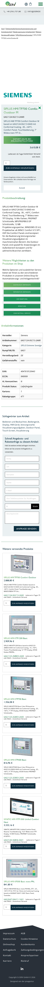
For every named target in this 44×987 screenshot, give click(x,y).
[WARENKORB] (30, 4)
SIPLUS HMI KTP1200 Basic (16, 638)
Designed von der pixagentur (22, 981)
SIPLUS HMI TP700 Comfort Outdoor (20, 577)
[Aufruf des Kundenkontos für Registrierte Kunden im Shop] (26, 4)
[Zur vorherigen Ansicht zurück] (39, 109)
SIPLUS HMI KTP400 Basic (15, 760)
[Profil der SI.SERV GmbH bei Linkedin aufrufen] (22, 968)
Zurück (22, 188)
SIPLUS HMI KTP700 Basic (15, 699)
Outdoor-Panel (33, 427)
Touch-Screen (8, 430)
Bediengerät (33, 421)
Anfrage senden (26, 528)
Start (3, 29)
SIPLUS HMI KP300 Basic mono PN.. (19, 881)
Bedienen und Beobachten (14, 421)
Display (5, 424)
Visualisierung (22, 430)
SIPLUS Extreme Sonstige (24, 35)
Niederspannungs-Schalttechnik (24, 32)
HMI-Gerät (15, 424)
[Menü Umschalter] (40, 4)
